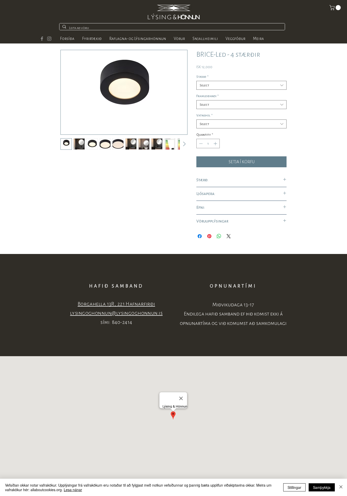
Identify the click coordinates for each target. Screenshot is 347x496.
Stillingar (294, 487)
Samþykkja (321, 487)
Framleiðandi (207, 96)
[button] (335, 7)
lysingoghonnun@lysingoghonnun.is (116, 313)
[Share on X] (229, 236)
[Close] (341, 487)
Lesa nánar (73, 489)
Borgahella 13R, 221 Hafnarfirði (116, 303)
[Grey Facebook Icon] (42, 38)
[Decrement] (200, 143)
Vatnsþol (204, 115)
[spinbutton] (208, 143)
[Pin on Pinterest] (209, 236)
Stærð (202, 76)
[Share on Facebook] (200, 236)
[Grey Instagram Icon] (49, 38)
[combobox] (241, 85)
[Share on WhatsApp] (219, 236)
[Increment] (216, 143)
